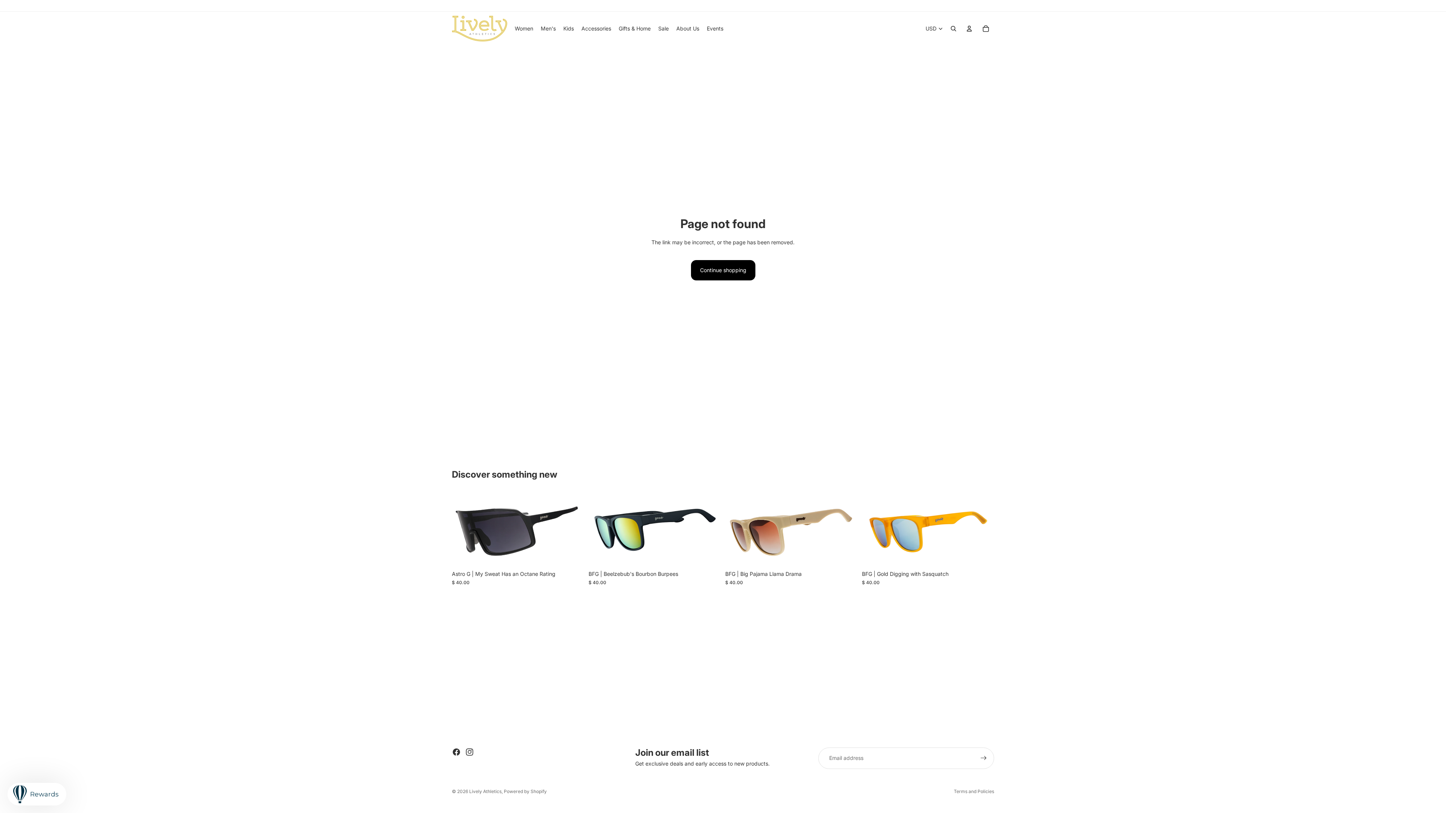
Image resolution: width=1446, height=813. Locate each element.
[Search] (953, 28)
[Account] (969, 28)
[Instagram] (469, 752)
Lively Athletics (485, 791)
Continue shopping (723, 270)
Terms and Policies (974, 791)
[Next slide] (572, 530)
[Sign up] (983, 758)
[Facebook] (456, 752)
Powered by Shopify (525, 791)
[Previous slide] (463, 530)
